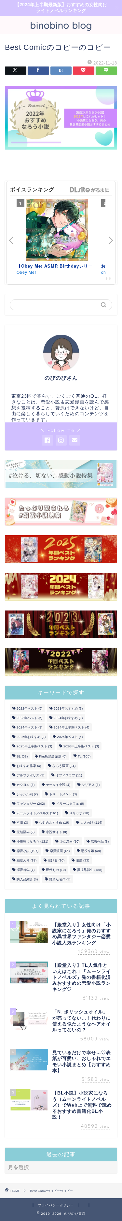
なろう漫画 (63, 766)
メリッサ (79, 813)
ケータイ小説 (58, 785)
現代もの (56, 870)
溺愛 (82, 860)
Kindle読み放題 (52, 756)
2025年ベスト (70, 737)
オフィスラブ (69, 775)
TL (84, 756)
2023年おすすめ (68, 708)
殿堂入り (26, 860)
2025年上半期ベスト (34, 746)
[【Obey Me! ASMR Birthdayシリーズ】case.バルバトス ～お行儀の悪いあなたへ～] (57, 231)
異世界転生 (89, 870)
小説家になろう (32, 841)
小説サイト (56, 832)
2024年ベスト (29, 727)
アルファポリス (30, 775)
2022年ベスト (29, 708)
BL (22, 756)
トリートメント (63, 794)
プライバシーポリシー (56, 1205)
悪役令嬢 (91, 851)
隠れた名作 (59, 879)
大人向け (91, 822)
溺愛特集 (25, 870)
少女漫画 (69, 841)
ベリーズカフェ (70, 803)
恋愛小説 (27, 851)
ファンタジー (31, 803)
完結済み (25, 832)
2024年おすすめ (68, 718)
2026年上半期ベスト (81, 746)
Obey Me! (26, 272)
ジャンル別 (27, 794)
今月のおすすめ (54, 822)
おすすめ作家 (29, 766)
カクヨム (25, 785)
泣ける (56, 860)
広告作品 (100, 841)
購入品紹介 (27, 879)
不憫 (22, 822)
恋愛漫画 (60, 851)
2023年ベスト (29, 718)
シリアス (91, 785)
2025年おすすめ (31, 737)
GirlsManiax (89, 189)
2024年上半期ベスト (71, 727)
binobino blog (61, 25)
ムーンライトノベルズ (37, 813)
